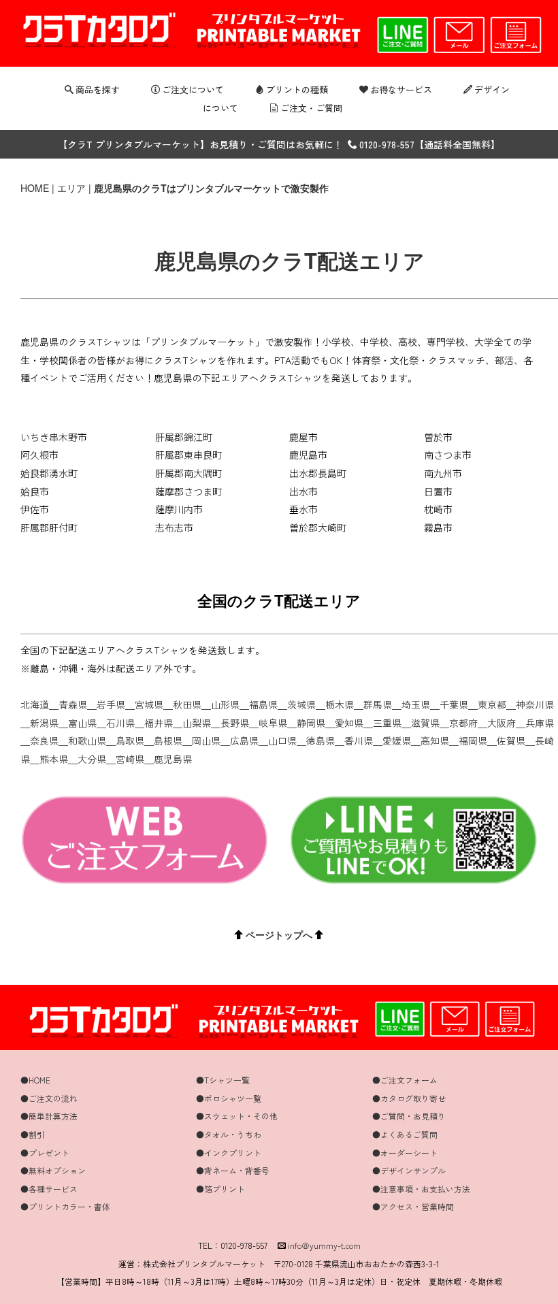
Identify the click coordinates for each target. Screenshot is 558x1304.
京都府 (463, 723)
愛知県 (349, 723)
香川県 (358, 740)
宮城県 (149, 704)
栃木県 (339, 704)
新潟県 (44, 723)
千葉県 (454, 704)
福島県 (263, 704)
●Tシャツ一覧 (223, 1080)
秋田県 (187, 704)
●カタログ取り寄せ (409, 1098)
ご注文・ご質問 (311, 107)
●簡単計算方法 (49, 1116)
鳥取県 (130, 740)
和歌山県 (87, 740)
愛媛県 (396, 740)
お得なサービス (401, 89)
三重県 (387, 723)
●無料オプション (53, 1170)
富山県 (82, 723)
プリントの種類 (297, 89)
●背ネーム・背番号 (232, 1170)
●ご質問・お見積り (409, 1116)
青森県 (73, 704)
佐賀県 (511, 740)
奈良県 (44, 740)
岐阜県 (273, 723)
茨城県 (301, 704)
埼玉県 (415, 704)
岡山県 (206, 740)
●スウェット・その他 (237, 1116)
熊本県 (53, 759)
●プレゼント (44, 1152)
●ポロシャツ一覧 (228, 1098)
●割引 (32, 1134)
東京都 (492, 704)
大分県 (92, 759)
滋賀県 (425, 723)
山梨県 (196, 723)
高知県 (435, 740)
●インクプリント (228, 1152)
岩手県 (111, 704)
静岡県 (311, 723)
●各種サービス (49, 1188)
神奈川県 (535, 704)
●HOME (35, 1080)
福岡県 (473, 740)
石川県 (120, 723)
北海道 (34, 704)
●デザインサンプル (409, 1170)
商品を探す (98, 89)
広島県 (244, 740)
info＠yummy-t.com (324, 1245)
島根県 (168, 740)
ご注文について (193, 89)
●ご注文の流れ (49, 1098)
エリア (71, 188)
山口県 (282, 740)
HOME (34, 188)
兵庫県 (539, 723)
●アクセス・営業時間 (413, 1206)
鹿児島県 (173, 759)
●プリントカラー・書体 (65, 1206)
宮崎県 (130, 759)
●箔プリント (220, 1188)
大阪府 (501, 723)
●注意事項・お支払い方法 (421, 1188)
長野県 (234, 723)
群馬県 (377, 704)
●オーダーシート (405, 1152)
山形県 (225, 704)
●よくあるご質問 (405, 1134)
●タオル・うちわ (228, 1134)
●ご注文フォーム (405, 1080)
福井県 (158, 723)
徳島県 (320, 740)
